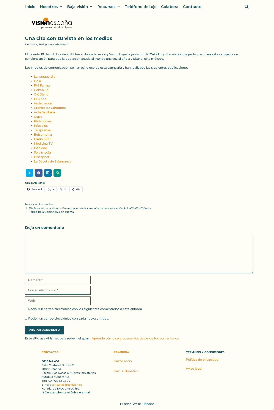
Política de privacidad (202, 359)
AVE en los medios (41, 204)
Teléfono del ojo (141, 6)
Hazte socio (123, 361)
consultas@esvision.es (66, 384)
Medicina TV (43, 143)
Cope (38, 117)
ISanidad (40, 148)
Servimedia (42, 152)
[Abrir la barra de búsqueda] (246, 6)
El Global (40, 99)
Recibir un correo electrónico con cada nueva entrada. (68, 318)
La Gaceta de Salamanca (52, 161)
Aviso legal (194, 368)
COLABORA (121, 351)
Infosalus (41, 125)
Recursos (106, 6)
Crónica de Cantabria (50, 108)
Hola (37, 81)
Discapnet (41, 157)
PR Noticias (43, 121)
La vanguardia (44, 76)
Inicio (30, 6)
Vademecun (43, 103)
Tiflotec (148, 404)
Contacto (192, 6)
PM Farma (42, 85)
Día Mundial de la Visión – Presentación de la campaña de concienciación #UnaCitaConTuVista (90, 208)
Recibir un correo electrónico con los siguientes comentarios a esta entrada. (85, 309)
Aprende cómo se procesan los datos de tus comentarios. (135, 338)
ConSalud (41, 90)
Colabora (170, 6)
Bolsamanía (43, 134)
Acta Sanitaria (44, 112)
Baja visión (77, 6)
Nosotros (49, 6)
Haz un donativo (126, 371)
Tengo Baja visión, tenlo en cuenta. (51, 211)
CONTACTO (50, 352)
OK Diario (41, 94)
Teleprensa (42, 130)
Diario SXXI (42, 139)
